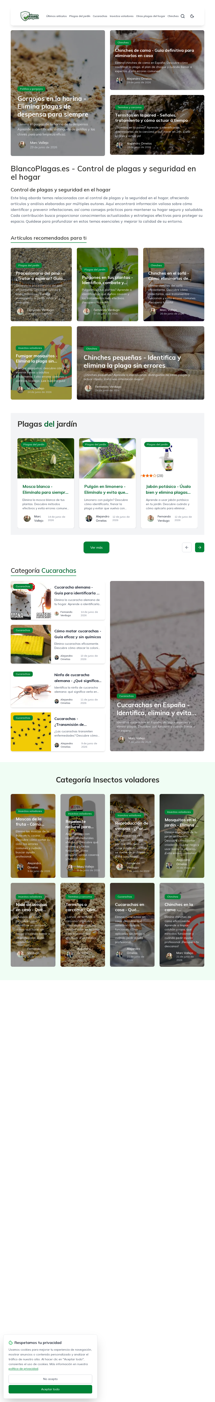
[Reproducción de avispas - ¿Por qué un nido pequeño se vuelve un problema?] (132, 836)
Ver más (96, 547)
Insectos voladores (122, 16)
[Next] (199, 547)
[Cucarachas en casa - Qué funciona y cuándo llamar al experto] (132, 925)
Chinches (173, 16)
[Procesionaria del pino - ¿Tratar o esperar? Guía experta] (41, 284)
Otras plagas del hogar (150, 16)
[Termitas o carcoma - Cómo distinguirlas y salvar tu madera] (82, 925)
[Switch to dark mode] (192, 16)
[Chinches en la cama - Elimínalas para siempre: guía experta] (182, 925)
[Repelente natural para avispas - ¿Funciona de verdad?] (82, 836)
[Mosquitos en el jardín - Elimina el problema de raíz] (182, 836)
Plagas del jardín (79, 16)
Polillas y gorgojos (31, 88)
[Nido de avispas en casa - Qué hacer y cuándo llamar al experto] (33, 925)
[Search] (182, 16)
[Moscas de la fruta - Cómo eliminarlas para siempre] (33, 836)
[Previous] (187, 547)
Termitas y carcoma (130, 107)
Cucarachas (100, 16)
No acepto (50, 1379)
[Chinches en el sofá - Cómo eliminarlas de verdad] (173, 284)
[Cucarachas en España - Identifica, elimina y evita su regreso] (157, 666)
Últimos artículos (56, 16)
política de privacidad (23, 1369)
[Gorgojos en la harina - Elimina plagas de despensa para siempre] (58, 93)
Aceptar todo (50, 1389)
